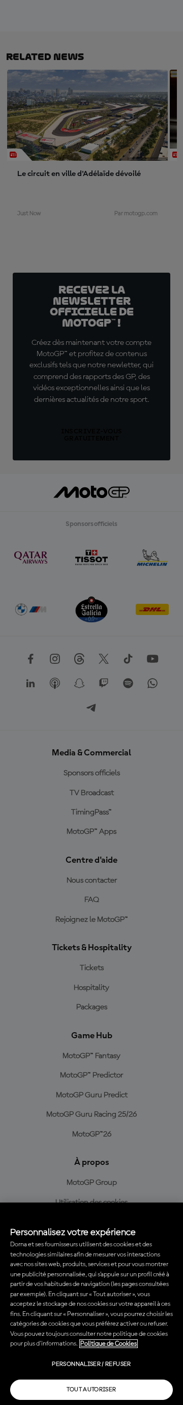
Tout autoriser (91, 1390)
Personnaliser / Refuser (91, 1364)
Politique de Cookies (108, 1343)
